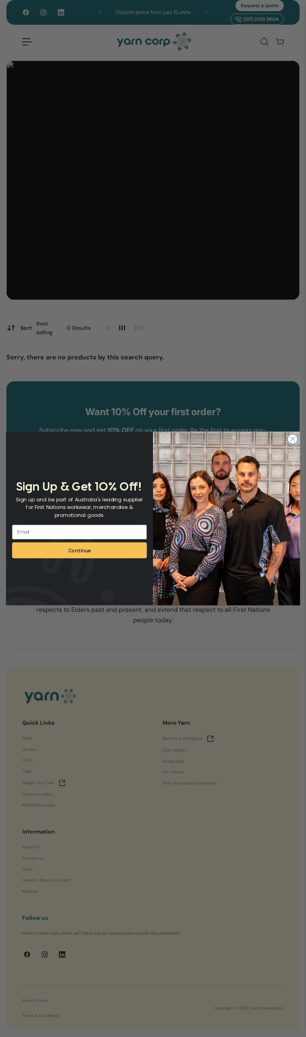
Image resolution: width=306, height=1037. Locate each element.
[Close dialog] (292, 439)
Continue (79, 550)
